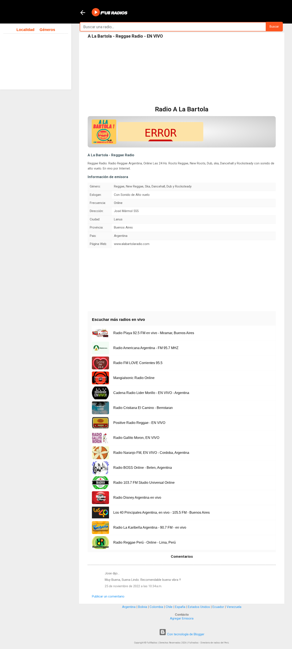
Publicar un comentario (108, 596)
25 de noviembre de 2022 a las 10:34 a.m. (133, 586)
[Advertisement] (182, 72)
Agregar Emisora (181, 618)
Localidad (25, 30)
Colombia (156, 607)
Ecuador (218, 607)
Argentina (129, 607)
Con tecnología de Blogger (185, 634)
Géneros (47, 30)
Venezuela (234, 607)
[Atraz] (82, 13)
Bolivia (142, 607)
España (180, 607)
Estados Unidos (199, 607)
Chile (169, 607)
